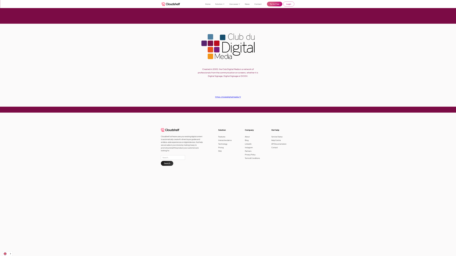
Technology (222, 144)
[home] (170, 4)
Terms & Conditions (252, 158)
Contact (258, 4)
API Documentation (278, 144)
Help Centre (276, 140)
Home (207, 4)
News (247, 4)
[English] (7, 253)
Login (288, 4)
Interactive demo (225, 140)
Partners (248, 151)
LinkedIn (248, 144)
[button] (220, 4)
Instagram (249, 147)
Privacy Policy (250, 154)
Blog (247, 140)
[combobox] (7, 253)
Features (221, 137)
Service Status (277, 137)
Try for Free (274, 4)
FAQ (220, 151)
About (247, 137)
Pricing (221, 147)
